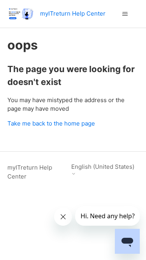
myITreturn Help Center (29, 172)
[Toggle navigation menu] (125, 14)
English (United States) (102, 166)
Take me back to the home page (51, 123)
